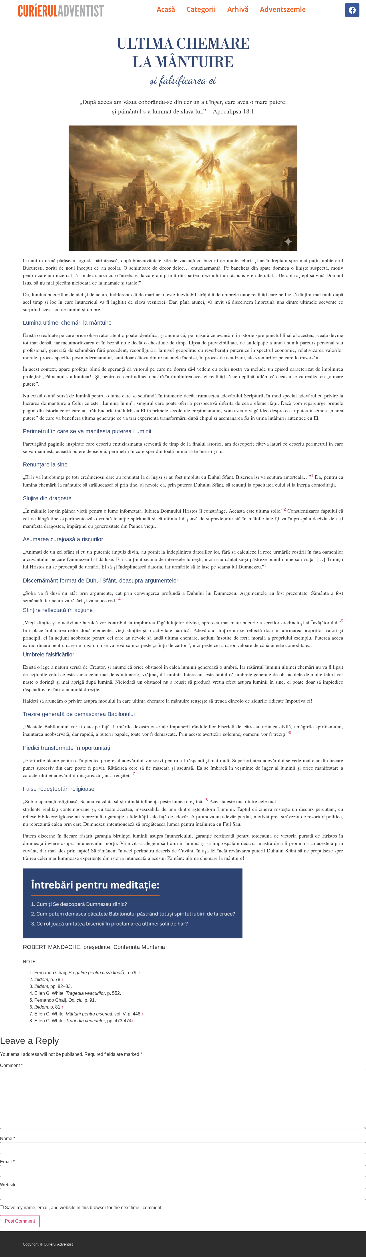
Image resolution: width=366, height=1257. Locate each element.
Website (8, 1185)
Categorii (201, 9)
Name (7, 1138)
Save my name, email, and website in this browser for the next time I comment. (83, 1207)
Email (7, 1162)
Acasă (166, 9)
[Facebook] (352, 10)
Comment (11, 1065)
